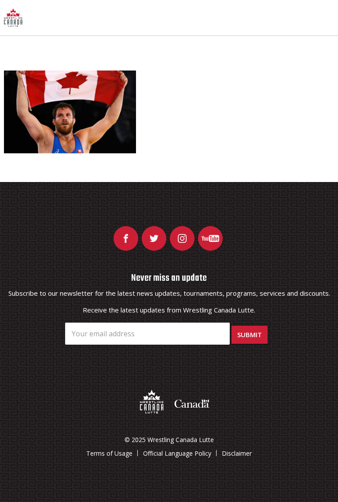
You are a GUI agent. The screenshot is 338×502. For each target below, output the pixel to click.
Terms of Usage (109, 453)
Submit (249, 334)
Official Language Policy (177, 453)
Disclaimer (237, 453)
